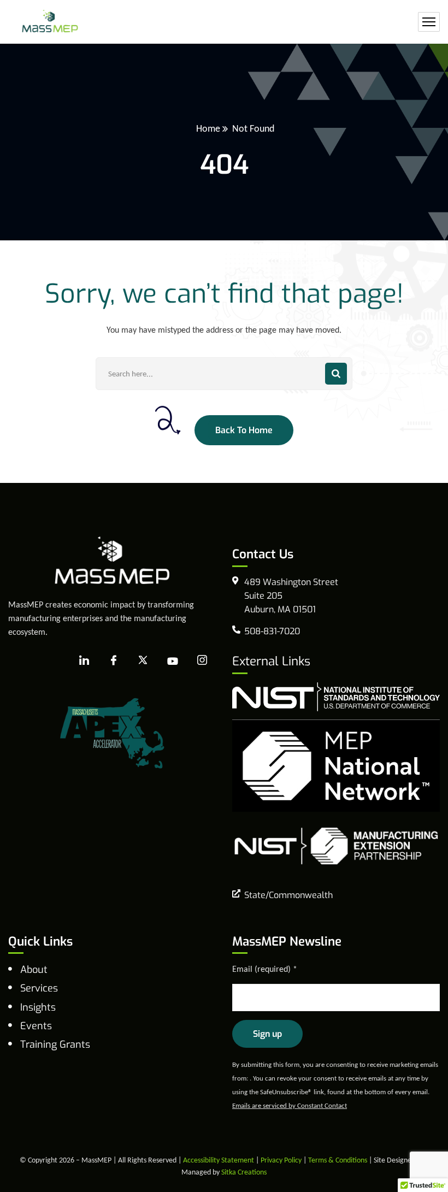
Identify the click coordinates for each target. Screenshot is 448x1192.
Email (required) (264, 969)
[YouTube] (172, 661)
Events (36, 1025)
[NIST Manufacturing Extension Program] (336, 845)
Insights (38, 1007)
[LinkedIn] (84, 661)
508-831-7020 (272, 631)
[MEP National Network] (336, 764)
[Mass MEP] (50, 22)
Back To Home (244, 430)
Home (208, 128)
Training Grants (55, 1044)
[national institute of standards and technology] (336, 696)
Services (39, 988)
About (34, 969)
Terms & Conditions (337, 1160)
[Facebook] (113, 661)
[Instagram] (202, 660)
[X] (143, 661)
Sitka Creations (244, 1172)
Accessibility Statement (218, 1160)
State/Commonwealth (288, 895)
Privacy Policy (281, 1160)
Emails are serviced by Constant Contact (289, 1105)
